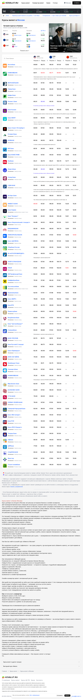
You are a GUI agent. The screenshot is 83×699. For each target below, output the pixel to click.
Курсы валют (25, 3)
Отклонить (59, 695)
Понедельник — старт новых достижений (43, 15)
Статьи (55, 3)
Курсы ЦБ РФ (25, 680)
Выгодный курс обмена (10, 666)
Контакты (39, 680)
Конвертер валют (38, 3)
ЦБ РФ (42, 30)
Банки (48, 3)
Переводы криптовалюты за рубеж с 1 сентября (14, 15)
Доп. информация (34, 695)
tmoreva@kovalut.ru (75, 696)
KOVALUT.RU (12, 3)
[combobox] (72, 57)
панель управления (16, 486)
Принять (67, 695)
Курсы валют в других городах (12, 662)
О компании (6, 680)
